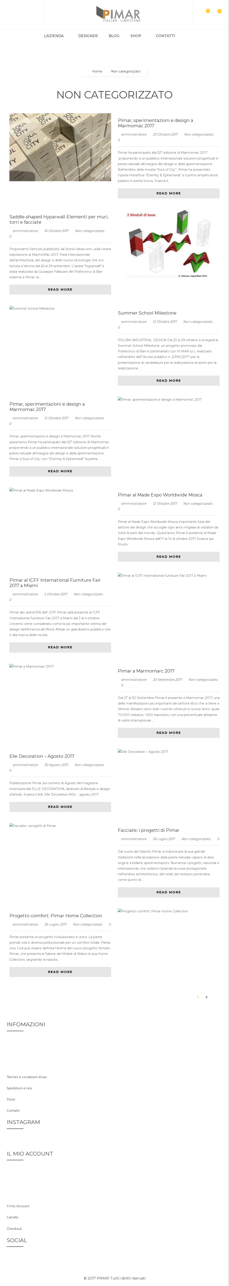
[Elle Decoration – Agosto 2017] (169, 752)
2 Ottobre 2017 (56, 594)
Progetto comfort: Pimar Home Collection (55, 915)
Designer (88, 36)
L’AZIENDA (54, 36)
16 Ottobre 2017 (57, 231)
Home (97, 71)
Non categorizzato (199, 134)
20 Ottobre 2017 (166, 134)
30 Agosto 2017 (57, 765)
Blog (114, 36)
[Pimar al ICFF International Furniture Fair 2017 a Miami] (169, 576)
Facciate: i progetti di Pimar (149, 830)
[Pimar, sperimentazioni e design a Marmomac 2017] (60, 147)
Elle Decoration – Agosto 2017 (41, 756)
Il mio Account (18, 1206)
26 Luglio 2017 (164, 839)
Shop (135, 36)
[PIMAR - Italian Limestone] (118, 14)
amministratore (133, 134)
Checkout (14, 1229)
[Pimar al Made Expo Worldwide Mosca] (60, 490)
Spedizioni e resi (19, 1088)
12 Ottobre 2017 (165, 322)
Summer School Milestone (147, 313)
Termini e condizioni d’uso (27, 1077)
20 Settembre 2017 (168, 680)
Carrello (12, 1217)
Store (11, 1099)
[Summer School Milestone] (60, 308)
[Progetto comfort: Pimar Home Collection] (169, 911)
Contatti (165, 36)
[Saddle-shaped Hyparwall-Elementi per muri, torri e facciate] (169, 244)
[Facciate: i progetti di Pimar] (60, 826)
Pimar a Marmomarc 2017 (146, 671)
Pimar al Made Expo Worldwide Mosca (160, 495)
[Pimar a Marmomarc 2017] (60, 666)
